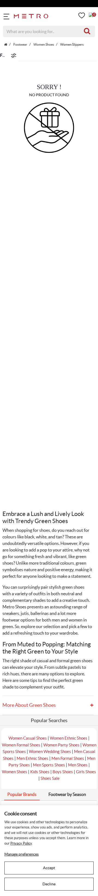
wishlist (81, 15)
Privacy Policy (21, 843)
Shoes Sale (50, 778)
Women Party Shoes (61, 745)
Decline (49, 884)
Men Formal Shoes (67, 758)
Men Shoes (78, 765)
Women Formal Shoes (21, 745)
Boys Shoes (63, 771)
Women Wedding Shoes (50, 751)
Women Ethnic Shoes (68, 738)
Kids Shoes (40, 771)
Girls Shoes (86, 771)
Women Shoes (43, 44)
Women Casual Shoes (27, 738)
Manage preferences (21, 854)
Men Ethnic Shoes (32, 758)
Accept (49, 868)
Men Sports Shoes (49, 765)
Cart (91, 15)
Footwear (20, 44)
